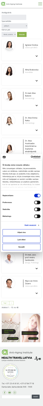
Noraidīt (21, 247)
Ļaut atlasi (21, 240)
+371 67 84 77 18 (27, 383)
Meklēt (22, 34)
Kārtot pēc (6, 30)
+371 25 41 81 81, (12, 383)
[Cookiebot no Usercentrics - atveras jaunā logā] (30, 157)
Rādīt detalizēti (30, 225)
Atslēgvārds (6, 12)
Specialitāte (6, 21)
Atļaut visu (21, 232)
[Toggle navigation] (40, 4)
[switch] (37, 202)
